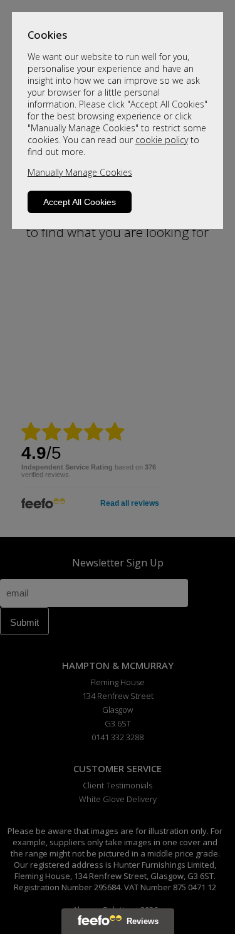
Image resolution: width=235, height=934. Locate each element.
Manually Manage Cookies (80, 172)
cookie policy (161, 140)
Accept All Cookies (79, 202)
